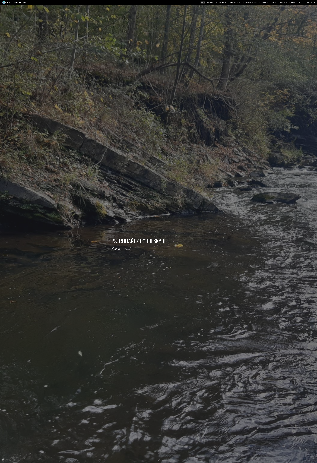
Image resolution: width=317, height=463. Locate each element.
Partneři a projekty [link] (234, 2)
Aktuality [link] (210, 2)
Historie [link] (309, 2)
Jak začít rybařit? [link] (221, 2)
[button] (315, 2)
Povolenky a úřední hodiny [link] (251, 2)
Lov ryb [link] (301, 2)
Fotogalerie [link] (293, 2)
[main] (158, 234)
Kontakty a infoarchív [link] (278, 2)
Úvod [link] (203, 2)
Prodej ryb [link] (265, 2)
